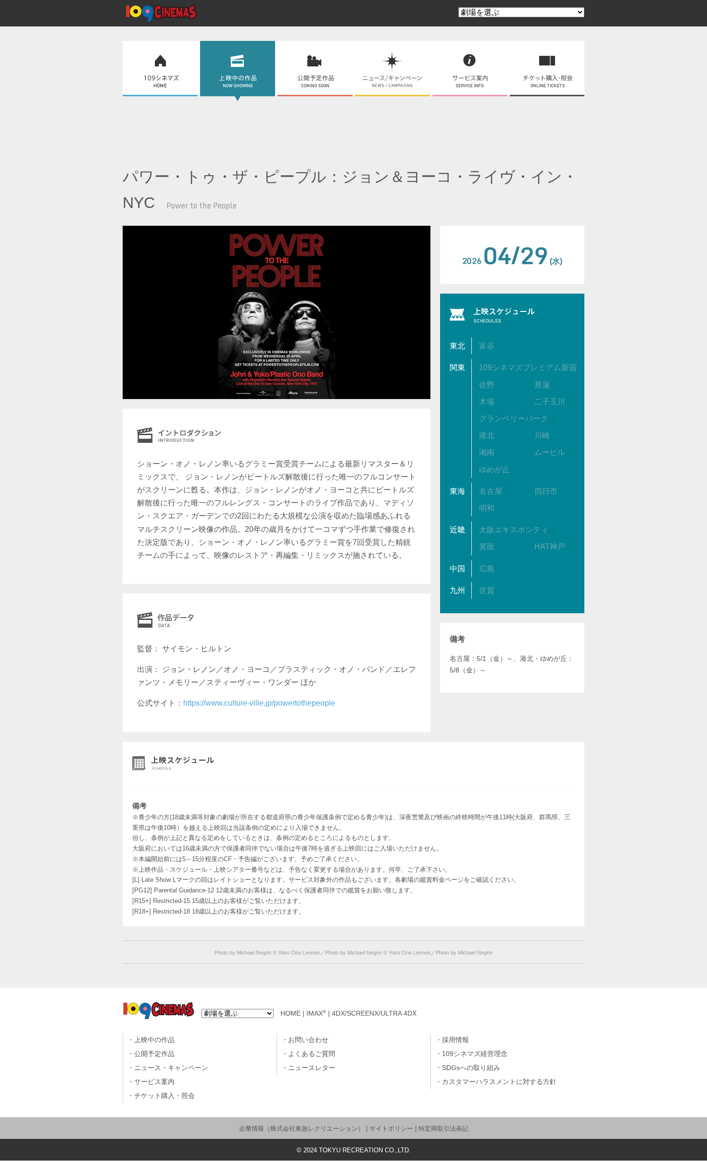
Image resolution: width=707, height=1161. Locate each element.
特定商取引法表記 (443, 1128)
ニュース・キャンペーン (171, 1067)
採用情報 (455, 1040)
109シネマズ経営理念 (474, 1054)
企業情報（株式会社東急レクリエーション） (301, 1128)
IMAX (316, 1013)
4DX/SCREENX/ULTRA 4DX (374, 1013)
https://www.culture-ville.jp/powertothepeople (259, 703)
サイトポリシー (391, 1128)
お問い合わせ (308, 1040)
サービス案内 (154, 1081)
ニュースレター (311, 1067)
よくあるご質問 (311, 1054)
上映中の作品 (154, 1040)
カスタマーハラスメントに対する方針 (499, 1081)
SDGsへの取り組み (471, 1067)
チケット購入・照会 (164, 1095)
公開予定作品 (154, 1054)
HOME (290, 1013)
